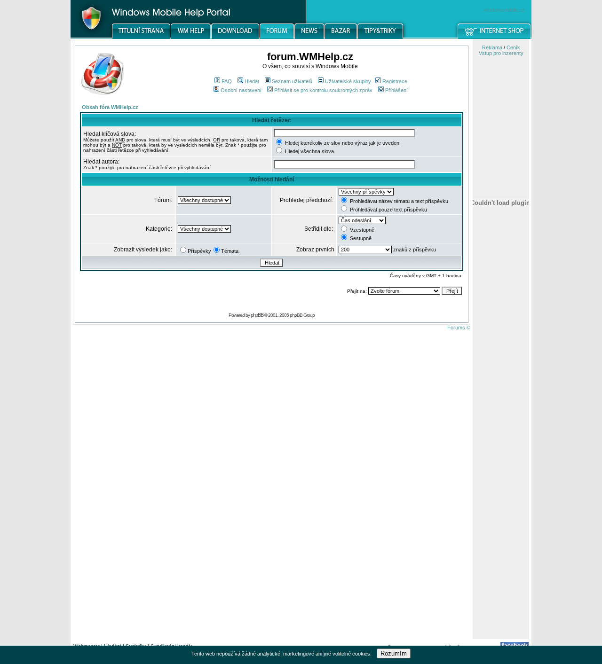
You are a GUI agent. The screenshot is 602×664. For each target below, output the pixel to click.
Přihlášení (396, 90)
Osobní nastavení (241, 90)
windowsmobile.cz (504, 10)
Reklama (492, 47)
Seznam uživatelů (292, 81)
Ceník (513, 47)
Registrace (394, 81)
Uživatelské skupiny (348, 81)
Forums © (458, 327)
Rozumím (393, 653)
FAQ (227, 81)
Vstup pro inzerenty (501, 53)
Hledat (252, 81)
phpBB (257, 315)
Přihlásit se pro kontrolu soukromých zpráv (323, 90)
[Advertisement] (501, 490)
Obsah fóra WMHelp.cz (110, 107)
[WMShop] (494, 37)
